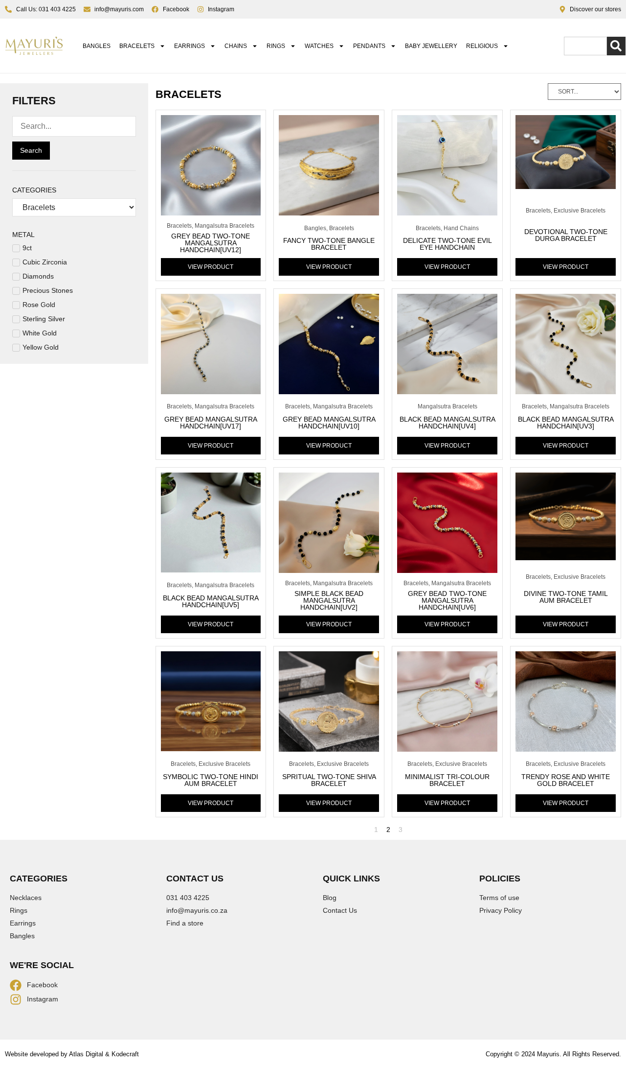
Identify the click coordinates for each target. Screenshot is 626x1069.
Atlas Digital (86, 1054)
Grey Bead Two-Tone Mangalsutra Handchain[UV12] (210, 243)
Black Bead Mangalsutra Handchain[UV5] (211, 601)
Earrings (189, 46)
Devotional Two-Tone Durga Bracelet (565, 235)
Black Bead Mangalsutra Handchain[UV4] (447, 422)
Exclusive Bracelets (579, 210)
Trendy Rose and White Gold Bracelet (565, 780)
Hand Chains (461, 228)
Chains (235, 46)
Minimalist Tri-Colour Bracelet (447, 780)
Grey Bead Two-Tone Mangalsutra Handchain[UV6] (447, 600)
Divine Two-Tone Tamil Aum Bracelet (566, 597)
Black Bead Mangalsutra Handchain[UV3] (566, 422)
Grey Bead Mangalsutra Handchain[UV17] (210, 422)
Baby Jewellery (431, 46)
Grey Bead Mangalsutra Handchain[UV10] (329, 422)
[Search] (616, 46)
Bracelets (137, 46)
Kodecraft (125, 1054)
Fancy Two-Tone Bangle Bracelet (329, 244)
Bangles (97, 46)
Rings (276, 46)
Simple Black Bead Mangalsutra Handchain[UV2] (328, 600)
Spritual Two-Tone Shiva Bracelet (329, 780)
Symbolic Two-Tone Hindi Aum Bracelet (210, 780)
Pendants (369, 46)
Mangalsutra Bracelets (224, 225)
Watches (319, 46)
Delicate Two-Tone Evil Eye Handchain (447, 244)
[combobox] (585, 46)
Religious (482, 46)
